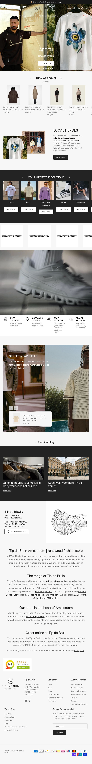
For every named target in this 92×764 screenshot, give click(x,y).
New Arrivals (10, 16)
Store (46, 22)
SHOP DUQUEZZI (46, 63)
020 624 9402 (30, 692)
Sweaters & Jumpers (55, 698)
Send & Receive (76, 684)
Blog (6, 724)
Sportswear (43, 16)
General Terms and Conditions (15, 727)
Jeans (50, 691)
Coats (50, 684)
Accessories (52, 701)
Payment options (77, 688)
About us (7, 714)
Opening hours (9, 717)
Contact (74, 701)
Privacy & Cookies (11, 730)
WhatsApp (29, 694)
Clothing (22, 16)
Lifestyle (55, 16)
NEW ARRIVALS (46, 78)
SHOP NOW (60, 157)
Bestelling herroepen (78, 694)
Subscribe (59, 733)
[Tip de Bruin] (46, 8)
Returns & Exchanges (78, 691)
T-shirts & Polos (53, 694)
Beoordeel (23, 668)
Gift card (74, 698)
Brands (75, 16)
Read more (7, 491)
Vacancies (8, 720)
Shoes (32, 16)
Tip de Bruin (13, 750)
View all (46, 82)
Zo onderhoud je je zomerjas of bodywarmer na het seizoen (22, 484)
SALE (85, 16)
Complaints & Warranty (79, 704)
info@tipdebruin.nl (31, 689)
